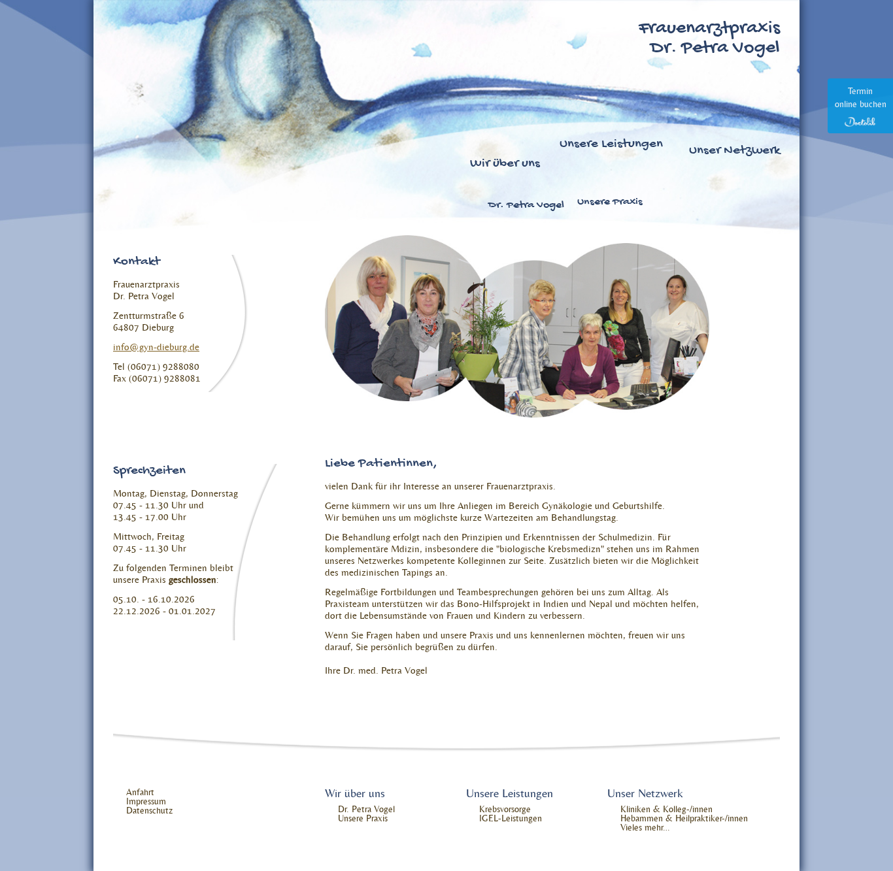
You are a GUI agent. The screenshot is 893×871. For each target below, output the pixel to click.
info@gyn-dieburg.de (156, 347)
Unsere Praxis (610, 202)
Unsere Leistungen (611, 145)
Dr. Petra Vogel (526, 206)
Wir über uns (505, 165)
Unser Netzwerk (734, 151)
